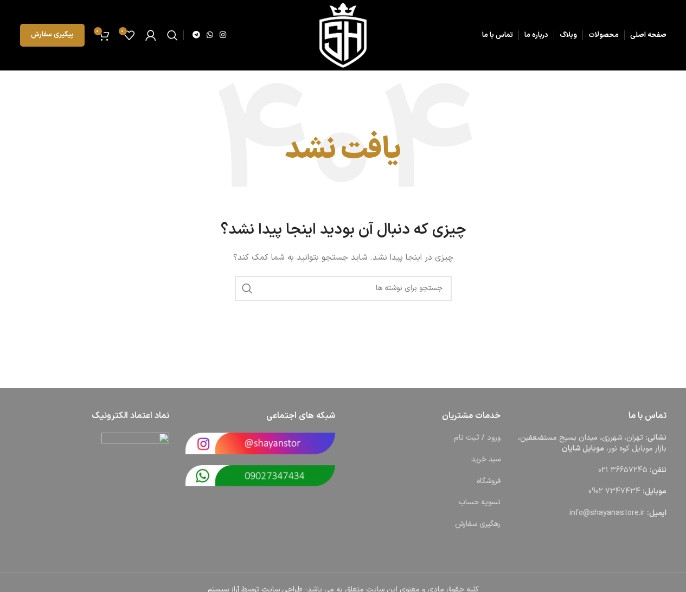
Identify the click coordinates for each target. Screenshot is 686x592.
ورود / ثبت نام (477, 437)
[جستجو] (172, 35)
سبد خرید (486, 459)
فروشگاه (489, 481)
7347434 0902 (614, 491)
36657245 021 (622, 470)
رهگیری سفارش (478, 524)
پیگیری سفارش (52, 34)
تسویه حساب (480, 502)
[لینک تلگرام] (196, 35)
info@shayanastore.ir (607, 513)
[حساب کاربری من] (151, 35)
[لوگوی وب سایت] (343, 35)
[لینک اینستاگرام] (222, 35)
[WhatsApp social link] (209, 35)
